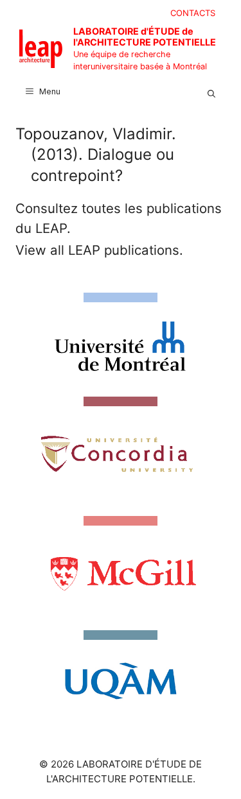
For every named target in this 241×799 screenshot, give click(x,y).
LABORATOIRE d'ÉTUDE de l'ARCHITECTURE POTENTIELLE (144, 36)
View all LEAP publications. (99, 250)
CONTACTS (192, 13)
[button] (211, 92)
